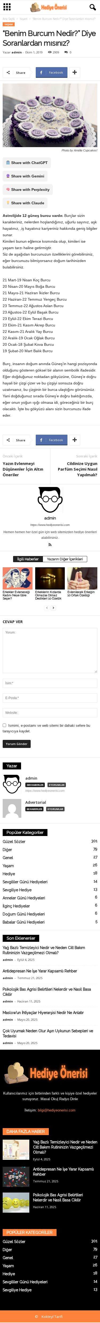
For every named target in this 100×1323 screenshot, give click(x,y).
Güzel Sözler (14, 841)
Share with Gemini (27, 176)
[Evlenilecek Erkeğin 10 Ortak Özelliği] (82, 578)
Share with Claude (27, 203)
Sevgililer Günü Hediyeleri (25, 882)
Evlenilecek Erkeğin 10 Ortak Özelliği (81, 593)
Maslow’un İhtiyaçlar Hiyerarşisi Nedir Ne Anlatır (43, 1013)
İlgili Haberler (28, 559)
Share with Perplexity (30, 189)
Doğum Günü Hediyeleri (24, 914)
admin (16, 52)
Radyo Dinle (68, 1099)
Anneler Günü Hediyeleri (24, 898)
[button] (92, 7)
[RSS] (50, 545)
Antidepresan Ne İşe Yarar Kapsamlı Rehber (40, 971)
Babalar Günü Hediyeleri (24, 922)
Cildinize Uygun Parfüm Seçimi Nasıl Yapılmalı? (77, 469)
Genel (8, 858)
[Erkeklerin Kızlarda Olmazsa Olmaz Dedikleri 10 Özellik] (50, 578)
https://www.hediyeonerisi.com (50, 524)
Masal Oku (49, 1099)
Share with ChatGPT (29, 163)
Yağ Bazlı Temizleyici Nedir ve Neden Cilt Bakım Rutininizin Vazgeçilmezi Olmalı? (65, 1147)
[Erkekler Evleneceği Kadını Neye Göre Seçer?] (18, 578)
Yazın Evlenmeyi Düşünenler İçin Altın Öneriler (23, 469)
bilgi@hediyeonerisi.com (56, 1110)
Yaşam (23, 19)
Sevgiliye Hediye (17, 890)
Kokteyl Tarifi (52, 1316)
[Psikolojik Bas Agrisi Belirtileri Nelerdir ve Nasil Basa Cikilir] (16, 1203)
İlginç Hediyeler (16, 906)
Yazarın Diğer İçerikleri (65, 559)
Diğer (7, 850)
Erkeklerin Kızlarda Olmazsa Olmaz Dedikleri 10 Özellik (48, 595)
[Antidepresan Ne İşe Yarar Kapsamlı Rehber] (16, 1177)
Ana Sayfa (9, 19)
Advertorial (35, 802)
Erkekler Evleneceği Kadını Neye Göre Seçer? (16, 595)
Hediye (9, 874)
